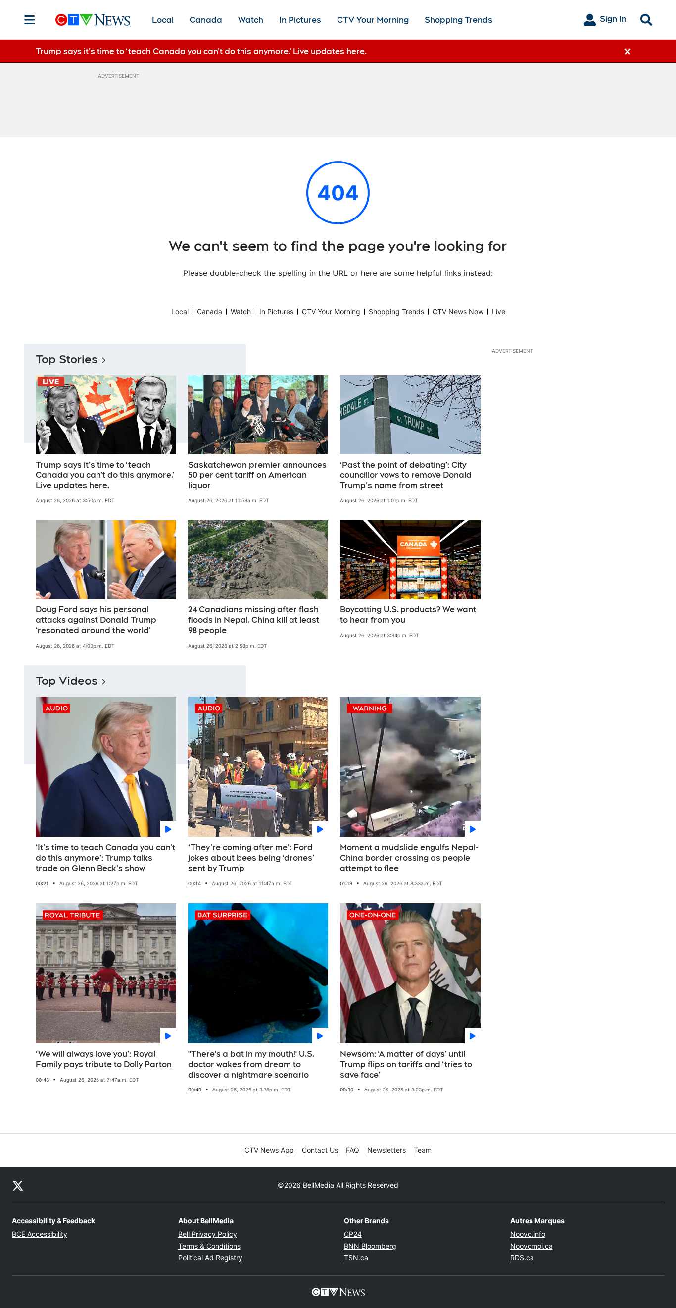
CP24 (353, 1234)
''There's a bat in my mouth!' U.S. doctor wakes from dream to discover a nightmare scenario (251, 1064)
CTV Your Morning (373, 20)
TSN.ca (356, 1258)
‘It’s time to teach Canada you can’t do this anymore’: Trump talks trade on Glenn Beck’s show (105, 858)
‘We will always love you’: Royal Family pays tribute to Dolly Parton (104, 1059)
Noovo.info (527, 1234)
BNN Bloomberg (370, 1246)
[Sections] (30, 20)
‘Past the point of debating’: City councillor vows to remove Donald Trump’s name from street (406, 475)
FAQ (352, 1150)
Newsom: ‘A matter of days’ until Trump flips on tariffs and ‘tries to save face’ (406, 1064)
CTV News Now (458, 311)
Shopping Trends (458, 20)
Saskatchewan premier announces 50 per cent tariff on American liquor (257, 475)
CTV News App (269, 1150)
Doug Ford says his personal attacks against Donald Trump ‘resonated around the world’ (96, 620)
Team (423, 1150)
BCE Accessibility (39, 1234)
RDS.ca (522, 1258)
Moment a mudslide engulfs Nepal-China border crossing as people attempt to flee (409, 858)
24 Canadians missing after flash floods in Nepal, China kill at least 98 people (253, 620)
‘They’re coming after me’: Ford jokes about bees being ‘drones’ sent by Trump (251, 858)
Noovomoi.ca (531, 1246)
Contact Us (320, 1150)
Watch (250, 20)
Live (498, 311)
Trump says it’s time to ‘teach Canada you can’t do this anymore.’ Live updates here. (105, 475)
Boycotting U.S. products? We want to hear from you (408, 615)
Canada (206, 20)
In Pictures (300, 20)
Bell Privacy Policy (207, 1234)
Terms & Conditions (209, 1246)
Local (163, 20)
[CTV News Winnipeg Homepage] (92, 20)
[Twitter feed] (18, 1185)
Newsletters (386, 1150)
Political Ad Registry (210, 1258)
